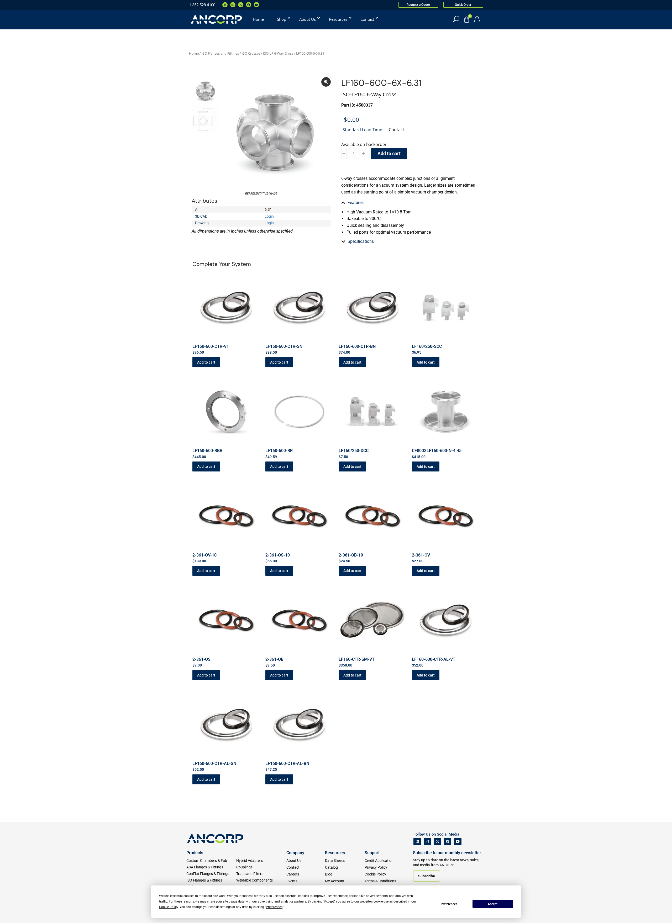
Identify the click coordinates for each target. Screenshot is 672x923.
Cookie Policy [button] (168, 907)
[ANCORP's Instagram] (427, 841)
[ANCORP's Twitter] (437, 841)
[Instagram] (232, 4)
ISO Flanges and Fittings (220, 53)
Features (356, 202)
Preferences (449, 904)
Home (194, 53)
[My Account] (477, 19)
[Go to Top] (13, 911)
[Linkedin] (225, 4)
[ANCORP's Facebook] (448, 841)
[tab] (410, 203)
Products (194, 852)
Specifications (361, 241)
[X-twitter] (240, 4)
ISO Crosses (251, 53)
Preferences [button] (274, 907)
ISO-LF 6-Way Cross (278, 53)
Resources (335, 852)
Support (372, 852)
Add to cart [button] (206, 362)
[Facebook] (248, 4)
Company (295, 852)
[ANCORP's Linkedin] (417, 841)
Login (269, 216)
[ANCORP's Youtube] (457, 841)
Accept (492, 904)
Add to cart (389, 153)
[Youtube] (256, 4)
